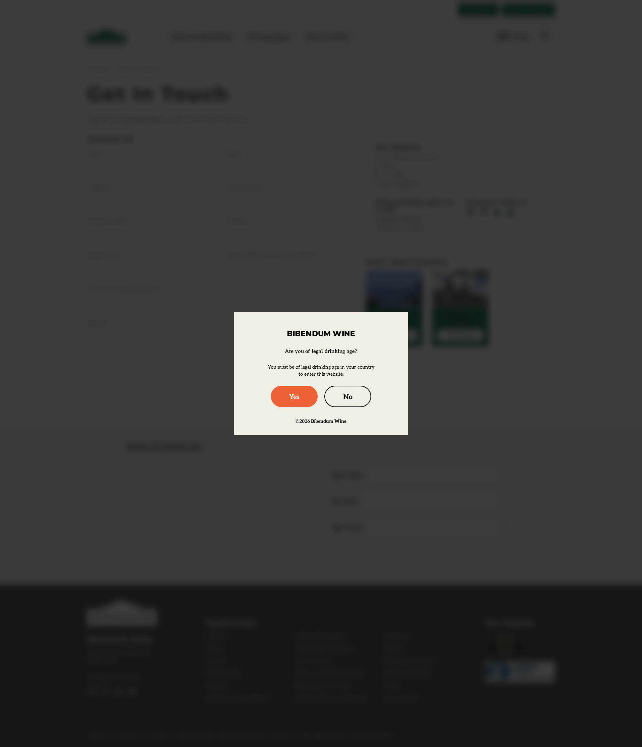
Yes (294, 396)
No (347, 396)
